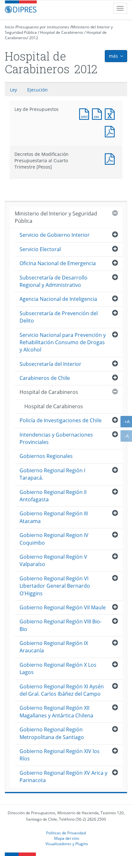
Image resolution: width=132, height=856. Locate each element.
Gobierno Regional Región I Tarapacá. (52, 474)
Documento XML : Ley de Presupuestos (85, 113)
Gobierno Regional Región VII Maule (63, 607)
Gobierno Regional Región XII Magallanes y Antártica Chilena (56, 711)
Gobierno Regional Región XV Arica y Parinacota (63, 776)
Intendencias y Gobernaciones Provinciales (56, 438)
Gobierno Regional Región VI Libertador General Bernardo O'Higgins (55, 586)
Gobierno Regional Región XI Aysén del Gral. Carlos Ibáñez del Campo (62, 690)
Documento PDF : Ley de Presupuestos (111, 131)
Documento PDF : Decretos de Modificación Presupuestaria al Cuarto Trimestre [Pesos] (111, 158)
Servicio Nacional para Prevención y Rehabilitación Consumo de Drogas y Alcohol (63, 342)
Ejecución (37, 90)
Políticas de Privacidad (66, 832)
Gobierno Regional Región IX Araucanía (54, 647)
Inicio (9, 27)
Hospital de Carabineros (61, 32)
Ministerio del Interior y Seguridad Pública (56, 217)
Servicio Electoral (40, 249)
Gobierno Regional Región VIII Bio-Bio (61, 625)
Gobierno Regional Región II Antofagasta (53, 496)
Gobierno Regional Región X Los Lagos (58, 668)
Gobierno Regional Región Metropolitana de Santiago (52, 733)
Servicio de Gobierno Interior (55, 234)
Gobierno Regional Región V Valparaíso (53, 560)
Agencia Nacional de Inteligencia (58, 298)
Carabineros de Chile (45, 377)
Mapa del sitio (66, 838)
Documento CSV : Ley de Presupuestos (98, 113)
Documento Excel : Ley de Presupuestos (111, 113)
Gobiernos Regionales (46, 456)
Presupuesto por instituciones (42, 27)
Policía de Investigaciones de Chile (61, 420)
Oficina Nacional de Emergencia (58, 263)
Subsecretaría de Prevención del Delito (59, 317)
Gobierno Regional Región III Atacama (54, 517)
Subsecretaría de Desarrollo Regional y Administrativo (53, 281)
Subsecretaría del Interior (50, 363)
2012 (33, 37)
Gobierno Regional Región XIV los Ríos (60, 755)
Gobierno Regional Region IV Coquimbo (54, 539)
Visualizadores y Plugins (66, 843)
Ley (13, 90)
